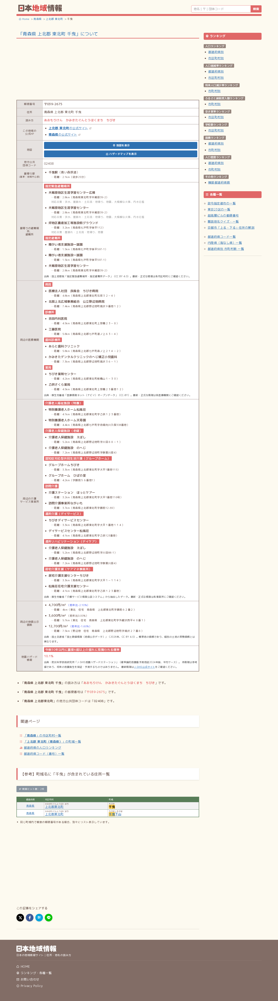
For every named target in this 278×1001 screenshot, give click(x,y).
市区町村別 (216, 58)
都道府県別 (216, 52)
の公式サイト (68, 128)
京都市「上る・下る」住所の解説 (231, 228)
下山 (115, 814)
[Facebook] (29, 917)
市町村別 (214, 91)
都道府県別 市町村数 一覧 (226, 249)
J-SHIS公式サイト (144, 667)
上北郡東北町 (54, 807)
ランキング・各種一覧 (35, 973)
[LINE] (48, 917)
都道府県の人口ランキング (42, 748)
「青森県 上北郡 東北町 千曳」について (58, 34)
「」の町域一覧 (52, 741)
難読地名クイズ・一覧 (223, 221)
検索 (256, 9)
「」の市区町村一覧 (42, 735)
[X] (20, 917)
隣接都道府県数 (219, 182)
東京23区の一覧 (219, 209)
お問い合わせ (29, 979)
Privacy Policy (31, 986)
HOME (24, 966)
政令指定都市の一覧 (222, 203)
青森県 (30, 806)
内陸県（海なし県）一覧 (225, 243)
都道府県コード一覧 (222, 237)
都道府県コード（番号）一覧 (44, 754)
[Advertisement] (107, 68)
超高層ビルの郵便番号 (223, 215)
